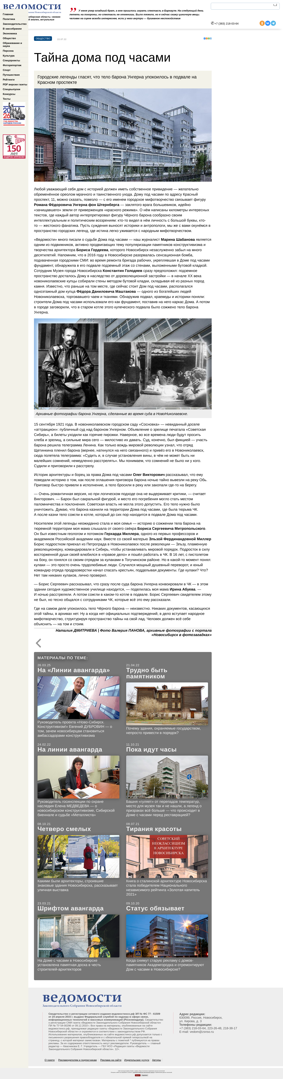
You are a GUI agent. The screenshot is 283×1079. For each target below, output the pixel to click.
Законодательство (15, 23)
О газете (50, 1060)
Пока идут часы (151, 749)
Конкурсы (9, 94)
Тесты (6, 98)
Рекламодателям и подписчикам (77, 1060)
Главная (8, 14)
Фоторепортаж (12, 65)
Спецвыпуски (11, 89)
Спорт (7, 70)
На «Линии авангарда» (74, 670)
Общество (9, 38)
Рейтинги (9, 79)
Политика (9, 19)
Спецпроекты (11, 60)
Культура (8, 55)
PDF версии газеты (15, 84)
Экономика (10, 33)
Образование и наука (12, 44)
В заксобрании (12, 28)
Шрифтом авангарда (71, 908)
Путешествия (11, 74)
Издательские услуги (136, 1060)
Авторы (156, 1060)
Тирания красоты (154, 829)
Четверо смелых (64, 829)
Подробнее (144, 1075)
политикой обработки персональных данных (143, 1072)
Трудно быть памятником (147, 673)
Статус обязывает (155, 908)
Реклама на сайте (110, 1060)
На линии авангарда (70, 749)
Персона (8, 50)
